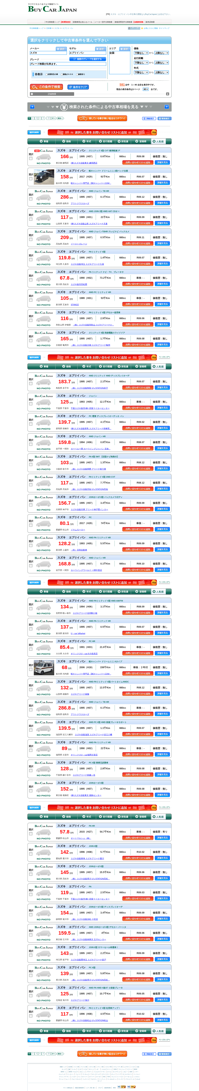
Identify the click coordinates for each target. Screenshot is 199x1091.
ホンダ (64, 1069)
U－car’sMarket (78, 633)
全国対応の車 (52, 74)
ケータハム (128, 1076)
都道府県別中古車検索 (123, 22)
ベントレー (137, 1074)
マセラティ (94, 1079)
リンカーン (70, 1074)
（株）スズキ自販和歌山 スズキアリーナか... (93, 325)
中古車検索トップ (53, 22)
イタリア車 (108, 1067)
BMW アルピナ (73, 1072)
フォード (78, 1074)
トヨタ (133, 1067)
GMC (131, 1072)
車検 (114, 1088)
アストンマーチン (64, 1076)
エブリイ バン (67, 28)
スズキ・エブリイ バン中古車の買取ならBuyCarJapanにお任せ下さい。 (141, 14)
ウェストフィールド (117, 1076)
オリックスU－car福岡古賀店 (84, 755)
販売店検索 (150, 22)
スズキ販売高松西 (79, 284)
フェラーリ (85, 1079)
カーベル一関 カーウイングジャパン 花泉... (90, 449)
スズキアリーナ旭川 (80, 1000)
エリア (112, 48)
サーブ (100, 1081)
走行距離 (138, 58)
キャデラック (117, 1072)
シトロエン (136, 1076)
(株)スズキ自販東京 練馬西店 (84, 163)
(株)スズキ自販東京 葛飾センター (86, 795)
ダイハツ (91, 1069)
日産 (138, 1067)
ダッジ (113, 1074)
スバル (74, 1069)
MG (104, 1076)
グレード (34, 59)
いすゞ (98, 1069)
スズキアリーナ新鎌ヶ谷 (84, 775)
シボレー (125, 1072)
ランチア (121, 1079)
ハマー (136, 1072)
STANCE (75, 305)
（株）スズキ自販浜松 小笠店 (84, 919)
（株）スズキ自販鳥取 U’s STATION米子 (89, 388)
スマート (129, 1069)
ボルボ (138, 1079)
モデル (72, 48)
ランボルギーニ (112, 1079)
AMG (115, 1069)
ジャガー (73, 1076)
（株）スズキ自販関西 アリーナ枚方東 (88, 469)
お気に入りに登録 (151, 28)
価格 (136, 48)
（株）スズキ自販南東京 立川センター (88, 939)
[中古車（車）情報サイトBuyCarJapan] (52, 6)
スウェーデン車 (118, 1067)
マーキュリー (86, 1074)
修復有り (81, 74)
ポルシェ (82, 1072)
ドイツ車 (76, 1067)
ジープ (119, 1074)
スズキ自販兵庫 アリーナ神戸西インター (89, 509)
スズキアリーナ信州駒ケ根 (85, 613)
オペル (109, 1072)
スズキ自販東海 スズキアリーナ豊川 (87, 858)
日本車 (49, 28)
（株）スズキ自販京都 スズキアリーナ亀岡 (90, 345)
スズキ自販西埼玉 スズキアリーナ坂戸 (88, 960)
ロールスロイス (127, 1074)
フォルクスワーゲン (99, 1072)
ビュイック (62, 1074)
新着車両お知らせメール (82, 22)
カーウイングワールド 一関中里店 (86, 570)
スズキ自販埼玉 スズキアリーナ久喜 (87, 264)
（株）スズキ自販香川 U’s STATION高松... (90, 879)
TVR (108, 1076)
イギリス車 (92, 1067)
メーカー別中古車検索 (103, 22)
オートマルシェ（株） (81, 838)
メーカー (34, 48)
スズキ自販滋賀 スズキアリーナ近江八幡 (93, 735)
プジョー (61, 1079)
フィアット (102, 1079)
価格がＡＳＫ (68, 74)
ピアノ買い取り (91, 1088)
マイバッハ (122, 1069)
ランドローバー (82, 1076)
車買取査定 (66, 22)
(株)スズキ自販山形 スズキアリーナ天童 (89, 224)
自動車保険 (139, 22)
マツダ (79, 1069)
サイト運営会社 (68, 1088)
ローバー (91, 1076)
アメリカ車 (84, 1067)
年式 (136, 68)
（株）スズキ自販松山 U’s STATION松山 (89, 1020)
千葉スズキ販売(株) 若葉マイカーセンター (90, 408)
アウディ (89, 1072)
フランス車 (100, 1067)
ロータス (98, 1076)
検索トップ (63, 1067)
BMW (135, 1069)
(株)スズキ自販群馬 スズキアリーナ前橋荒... (91, 428)
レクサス (126, 1067)
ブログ (100, 1088)
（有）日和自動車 (79, 550)
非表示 (39, 74)
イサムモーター (78, 530)
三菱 (68, 1069)
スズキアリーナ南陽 (80, 694)
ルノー (68, 1079)
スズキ (57, 28)
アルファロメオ (76, 1079)
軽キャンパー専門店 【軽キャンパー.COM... (91, 183)
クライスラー (106, 1074)
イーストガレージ (79, 244)
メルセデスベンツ (107, 1069)
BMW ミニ (64, 1072)
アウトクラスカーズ (80, 203)
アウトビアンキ (129, 1079)
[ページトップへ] (164, 357)
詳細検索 (52, 94)
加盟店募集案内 (79, 1088)
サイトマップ (164, 28)
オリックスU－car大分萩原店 (84, 654)
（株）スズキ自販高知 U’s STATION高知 (89, 489)
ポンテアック (96, 1074)
